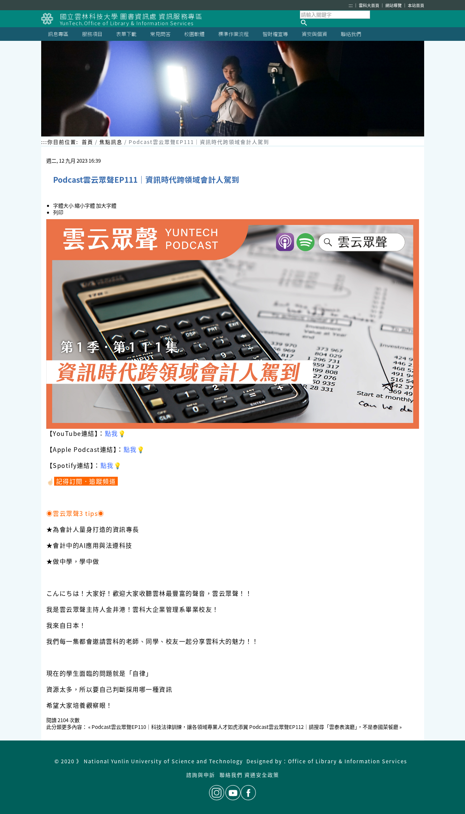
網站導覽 (394, 5)
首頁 (87, 141)
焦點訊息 (111, 141)
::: (351, 5)
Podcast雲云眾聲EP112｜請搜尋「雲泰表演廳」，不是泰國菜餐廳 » (325, 726)
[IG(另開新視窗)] (216, 792)
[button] (362, 23)
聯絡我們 (231, 774)
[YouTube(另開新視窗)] (233, 792)
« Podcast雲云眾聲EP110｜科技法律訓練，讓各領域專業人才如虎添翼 (168, 726)
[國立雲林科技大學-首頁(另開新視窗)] (50, 19)
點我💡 (115, 433)
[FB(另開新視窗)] (248, 792)
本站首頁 (416, 5)
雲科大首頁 (369, 5)
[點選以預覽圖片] (232, 324)
